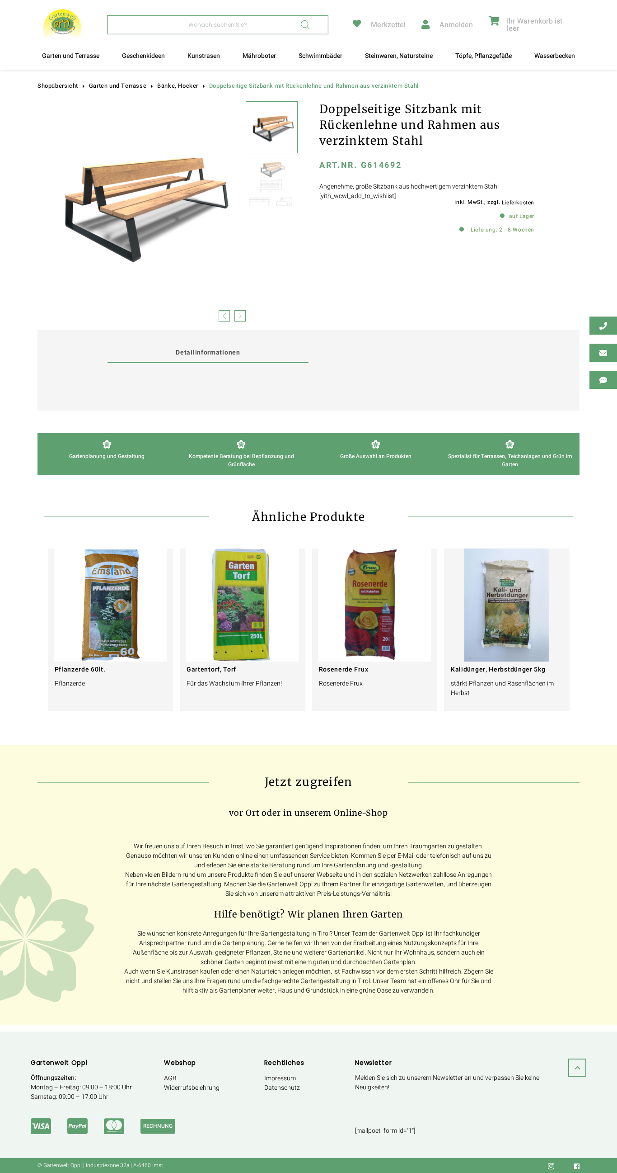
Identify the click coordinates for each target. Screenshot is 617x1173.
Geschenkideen (143, 56)
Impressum (280, 1078)
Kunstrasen (203, 56)
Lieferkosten (518, 203)
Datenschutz (282, 1088)
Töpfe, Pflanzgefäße (483, 56)
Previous (224, 315)
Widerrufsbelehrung (192, 1088)
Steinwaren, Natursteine (399, 56)
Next (240, 315)
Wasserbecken (554, 56)
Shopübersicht (57, 86)
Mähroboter (259, 56)
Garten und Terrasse (70, 56)
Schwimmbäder (320, 56)
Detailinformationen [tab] (208, 352)
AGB (170, 1078)
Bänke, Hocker (177, 86)
